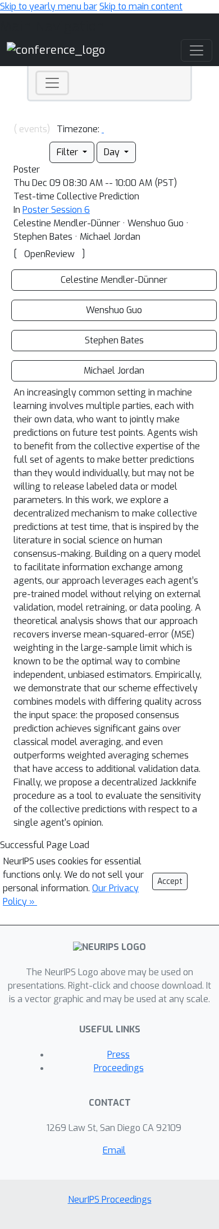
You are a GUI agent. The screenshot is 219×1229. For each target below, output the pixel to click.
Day (113, 152)
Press (118, 1054)
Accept (169, 881)
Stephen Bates (114, 340)
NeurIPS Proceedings (110, 1199)
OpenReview (49, 254)
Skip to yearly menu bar (48, 6)
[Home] (56, 49)
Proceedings (119, 1068)
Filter (68, 152)
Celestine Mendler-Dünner (114, 280)
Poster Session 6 (56, 210)
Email (114, 1150)
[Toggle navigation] (52, 83)
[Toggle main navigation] (196, 50)
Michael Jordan (114, 370)
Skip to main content (140, 6)
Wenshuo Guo (114, 310)
